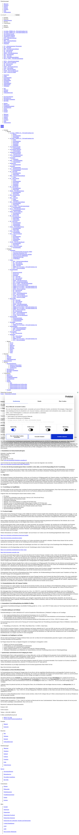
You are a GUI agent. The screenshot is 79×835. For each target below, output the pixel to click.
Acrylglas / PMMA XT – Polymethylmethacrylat (15, 32)
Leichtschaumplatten (18, 319)
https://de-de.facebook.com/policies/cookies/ (11, 538)
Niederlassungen (8, 20)
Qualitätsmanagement (9, 106)
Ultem (11, 351)
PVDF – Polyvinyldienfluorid (11, 71)
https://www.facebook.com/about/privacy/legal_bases (14, 549)
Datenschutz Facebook (10, 393)
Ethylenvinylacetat (17, 272)
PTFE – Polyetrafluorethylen (11, 66)
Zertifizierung (13, 367)
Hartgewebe (7, 42)
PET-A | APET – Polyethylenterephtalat (13, 58)
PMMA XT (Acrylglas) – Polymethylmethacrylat (25, 267)
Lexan (11, 344)
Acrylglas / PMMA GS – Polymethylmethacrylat (15, 31)
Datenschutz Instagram (9, 818)
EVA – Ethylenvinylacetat (10, 38)
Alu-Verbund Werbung (9, 35)
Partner (5, 109)
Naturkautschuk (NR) (18, 257)
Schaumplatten (7, 80)
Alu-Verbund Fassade (9, 34)
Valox (11, 352)
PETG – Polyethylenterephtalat (11, 61)
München (6, 4)
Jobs (11, 383)
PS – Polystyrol (7, 65)
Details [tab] (39, 401)
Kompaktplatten (7, 77)
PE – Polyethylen (8, 51)
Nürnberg (6, 5)
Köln (5, 10)
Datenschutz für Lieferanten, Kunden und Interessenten (17, 820)
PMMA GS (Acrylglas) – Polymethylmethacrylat (25, 286)
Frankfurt (6, 9)
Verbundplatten (7, 83)
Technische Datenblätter (16, 366)
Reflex (11, 349)
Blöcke (14, 134)
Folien (5, 76)
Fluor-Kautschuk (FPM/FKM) (20, 255)
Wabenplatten (7, 84)
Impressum (6, 809)
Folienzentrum (7, 12)
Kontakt (6, 111)
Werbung (6, 90)
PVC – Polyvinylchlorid (10, 69)
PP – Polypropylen (8, 64)
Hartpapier (6, 43)
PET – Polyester (8, 55)
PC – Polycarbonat (8, 50)
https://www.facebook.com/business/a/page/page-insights (14, 535)
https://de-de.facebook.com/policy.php (10, 552)
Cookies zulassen (62, 436)
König (2, 393)
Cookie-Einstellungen (9, 823)
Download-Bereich (8, 96)
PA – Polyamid (7, 47)
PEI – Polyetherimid (9, 54)
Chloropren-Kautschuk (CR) (20, 253)
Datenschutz (7, 812)
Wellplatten (6, 86)
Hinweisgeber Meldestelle (10, 831)
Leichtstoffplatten (17, 320)
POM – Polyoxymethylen (10, 62)
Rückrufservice (7, 98)
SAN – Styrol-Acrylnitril (10, 72)
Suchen (17, 15)
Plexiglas (12, 348)
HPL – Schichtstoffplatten (10, 40)
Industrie (6, 91)
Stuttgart (6, 6)
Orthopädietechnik (8, 92)
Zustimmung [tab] (16, 401)
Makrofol (12, 345)
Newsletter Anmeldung (9, 99)
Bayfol (11, 342)
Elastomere (6, 39)
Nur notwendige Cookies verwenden (17, 436)
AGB (5, 826)
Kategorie (6, 726)
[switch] (31, 430)
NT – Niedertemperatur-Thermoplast (13, 46)
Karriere (6, 110)
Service (2, 769)
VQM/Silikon (16, 258)
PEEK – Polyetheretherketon (11, 53)
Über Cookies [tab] (62, 401)
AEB (5, 829)
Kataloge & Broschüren (15, 365)
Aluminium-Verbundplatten (19, 327)
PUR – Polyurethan (8, 68)
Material (6, 724)
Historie (6, 103)
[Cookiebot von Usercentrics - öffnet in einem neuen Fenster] (66, 397)
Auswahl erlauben (39, 436)
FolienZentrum (7, 765)
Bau (5, 88)
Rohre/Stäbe (7, 79)
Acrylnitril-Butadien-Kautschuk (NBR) (22, 251)
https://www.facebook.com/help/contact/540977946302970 (15, 464)
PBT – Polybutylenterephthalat (11, 49)
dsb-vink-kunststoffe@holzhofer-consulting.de (15, 460)
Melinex (12, 347)
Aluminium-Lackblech (9, 36)
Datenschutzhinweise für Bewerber (18, 384)
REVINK (6, 100)
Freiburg (6, 8)
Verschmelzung (7, 107)
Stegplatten (6, 81)
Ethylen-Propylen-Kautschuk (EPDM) (22, 254)
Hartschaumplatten (17, 318)
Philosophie (6, 104)
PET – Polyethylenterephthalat (11, 57)
